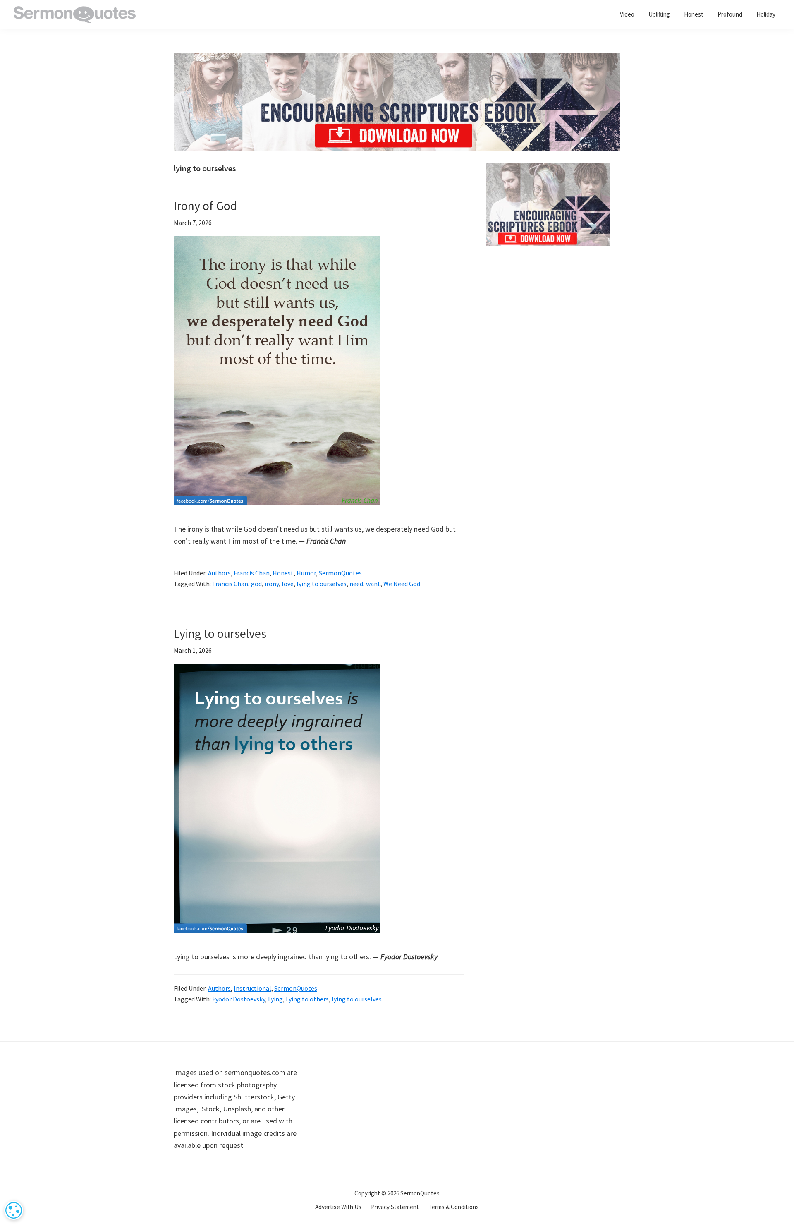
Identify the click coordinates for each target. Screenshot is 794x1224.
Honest (283, 573)
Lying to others (307, 999)
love (288, 584)
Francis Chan (252, 573)
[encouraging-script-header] (397, 59)
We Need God (401, 584)
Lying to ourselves (220, 633)
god (256, 584)
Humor (306, 573)
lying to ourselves (322, 584)
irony (272, 584)
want (373, 584)
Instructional (252, 988)
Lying (275, 999)
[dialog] (13, 1210)
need (356, 584)
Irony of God (205, 205)
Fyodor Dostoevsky (238, 999)
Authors (219, 573)
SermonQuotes (340, 573)
